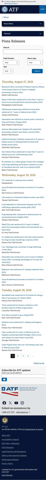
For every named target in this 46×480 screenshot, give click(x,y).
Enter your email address (12, 373)
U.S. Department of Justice (32, 429)
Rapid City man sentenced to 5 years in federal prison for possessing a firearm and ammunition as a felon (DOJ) (22, 227)
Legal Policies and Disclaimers (14, 452)
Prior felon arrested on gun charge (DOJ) (17, 315)
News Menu (8, 24)
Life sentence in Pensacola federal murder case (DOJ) (23, 197)
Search (6, 48)
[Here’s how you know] (23, 2)
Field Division (8, 58)
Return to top (39, 363)
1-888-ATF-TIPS (8, 412)
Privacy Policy (7, 464)
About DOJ (6, 435)
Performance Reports (10, 460)
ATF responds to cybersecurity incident (17, 180)
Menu (43, 9)
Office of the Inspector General (14, 456)
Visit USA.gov (7, 475)
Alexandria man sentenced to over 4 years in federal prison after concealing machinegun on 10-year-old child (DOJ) (22, 259)
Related (7, 34)
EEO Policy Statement (10, 443)
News (6, 17)
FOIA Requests (8, 448)
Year (5, 67)
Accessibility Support (10, 440)
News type (31, 58)
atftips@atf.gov (22, 412)
